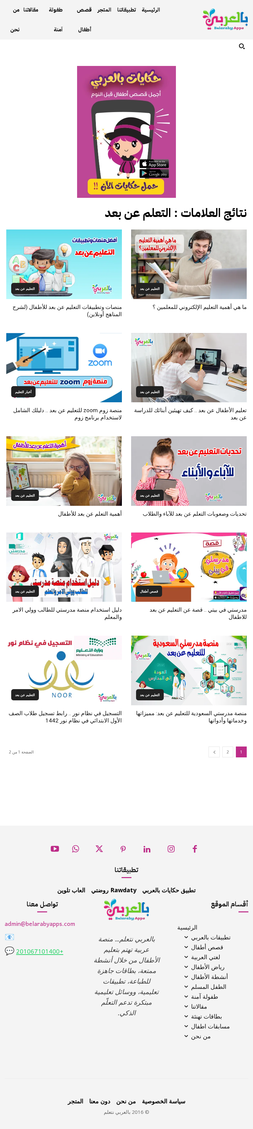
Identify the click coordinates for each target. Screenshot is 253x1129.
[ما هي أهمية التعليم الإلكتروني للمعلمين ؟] (189, 264)
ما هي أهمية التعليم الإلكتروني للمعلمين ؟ (200, 307)
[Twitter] (99, 850)
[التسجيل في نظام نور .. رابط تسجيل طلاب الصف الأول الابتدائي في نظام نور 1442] (64, 670)
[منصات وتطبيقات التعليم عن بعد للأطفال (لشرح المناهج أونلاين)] (64, 264)
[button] (241, 46)
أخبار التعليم (23, 391)
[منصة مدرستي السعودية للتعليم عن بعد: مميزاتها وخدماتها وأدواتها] (189, 670)
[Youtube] (54, 850)
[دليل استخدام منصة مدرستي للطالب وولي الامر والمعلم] (64, 567)
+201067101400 (39, 952)
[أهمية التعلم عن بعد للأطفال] (64, 471)
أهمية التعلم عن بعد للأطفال (90, 513)
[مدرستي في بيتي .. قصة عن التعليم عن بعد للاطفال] (189, 567)
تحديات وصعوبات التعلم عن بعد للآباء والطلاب (195, 513)
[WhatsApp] (75, 850)
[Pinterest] (123, 850)
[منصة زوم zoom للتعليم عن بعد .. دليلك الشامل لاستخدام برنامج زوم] (64, 368)
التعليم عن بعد (150, 288)
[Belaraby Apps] (225, 19)
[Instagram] (171, 850)
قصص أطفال (149, 591)
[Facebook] (194, 850)
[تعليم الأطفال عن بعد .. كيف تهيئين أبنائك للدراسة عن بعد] (189, 368)
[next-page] (214, 752)
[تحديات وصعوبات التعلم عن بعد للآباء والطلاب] (189, 471)
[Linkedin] (147, 850)
